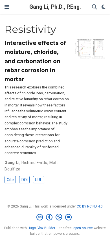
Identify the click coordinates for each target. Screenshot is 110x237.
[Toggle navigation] (7, 7)
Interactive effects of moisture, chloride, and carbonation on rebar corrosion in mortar (35, 61)
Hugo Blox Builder (41, 228)
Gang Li (12, 162)
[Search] (94, 7)
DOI (24, 179)
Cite (10, 179)
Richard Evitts (34, 162)
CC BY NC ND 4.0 (90, 206)
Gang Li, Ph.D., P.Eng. (55, 7)
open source (83, 228)
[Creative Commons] (55, 217)
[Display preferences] (103, 7)
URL (38, 179)
